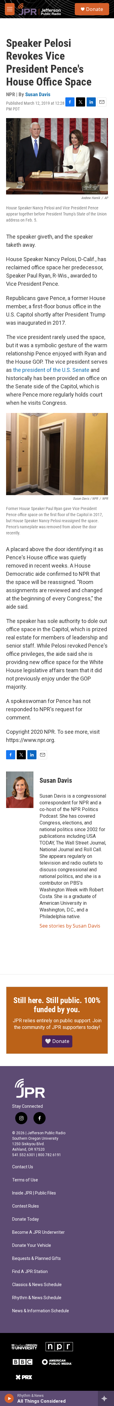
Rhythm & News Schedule (36, 1298)
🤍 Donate (57, 1041)
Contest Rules (25, 1206)
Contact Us (22, 1167)
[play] (9, 1398)
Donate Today (25, 1219)
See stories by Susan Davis (70, 925)
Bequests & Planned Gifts (36, 1258)
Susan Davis (37, 94)
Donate (94, 9)
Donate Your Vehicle (31, 1245)
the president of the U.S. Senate (51, 370)
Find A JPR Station (30, 1271)
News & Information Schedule (40, 1311)
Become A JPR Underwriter (38, 1232)
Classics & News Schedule (37, 1284)
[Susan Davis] (19, 789)
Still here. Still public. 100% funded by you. (57, 1005)
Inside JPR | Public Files (34, 1193)
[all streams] (106, 1398)
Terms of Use (25, 1180)
